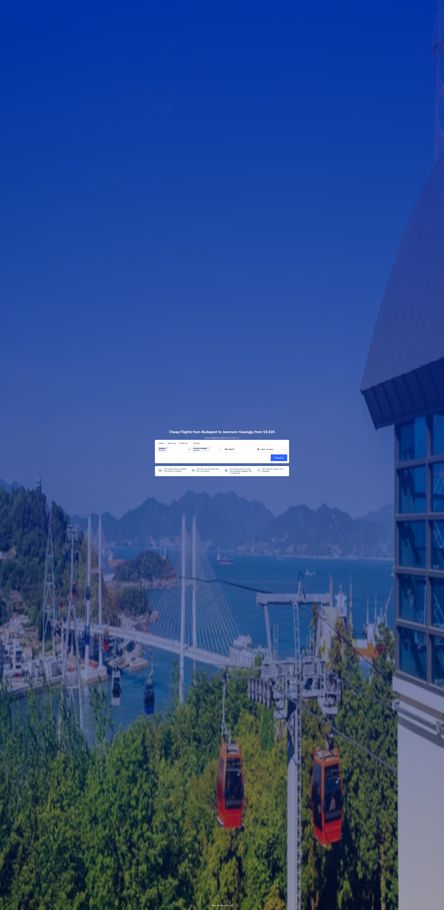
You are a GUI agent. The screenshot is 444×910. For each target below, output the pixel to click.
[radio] (161, 443)
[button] (318, 4)
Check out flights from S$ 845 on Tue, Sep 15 (221, 438)
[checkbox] (196, 443)
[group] (173, 449)
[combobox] (170, 449)
